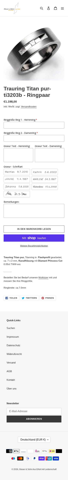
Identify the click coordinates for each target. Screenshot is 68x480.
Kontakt (11, 379)
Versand (11, 362)
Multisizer (43, 277)
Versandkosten (28, 106)
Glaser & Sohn (26, 469)
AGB (9, 371)
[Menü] (62, 8)
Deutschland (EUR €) (33, 439)
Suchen (11, 328)
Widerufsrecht (14, 354)
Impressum (13, 336)
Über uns (12, 388)
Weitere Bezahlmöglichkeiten (34, 246)
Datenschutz (13, 345)
